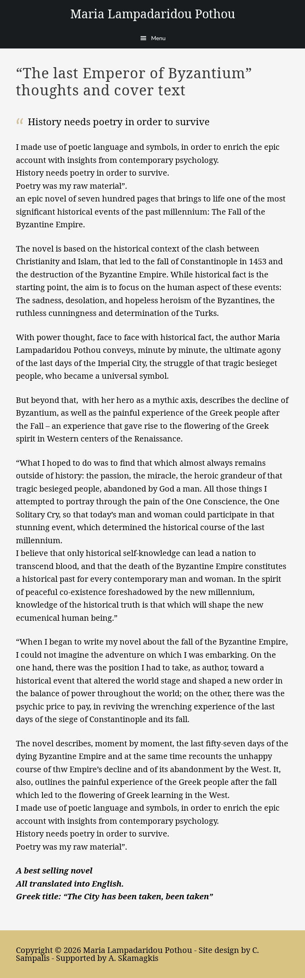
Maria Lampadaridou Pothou (152, 14)
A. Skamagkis (133, 958)
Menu (158, 38)
